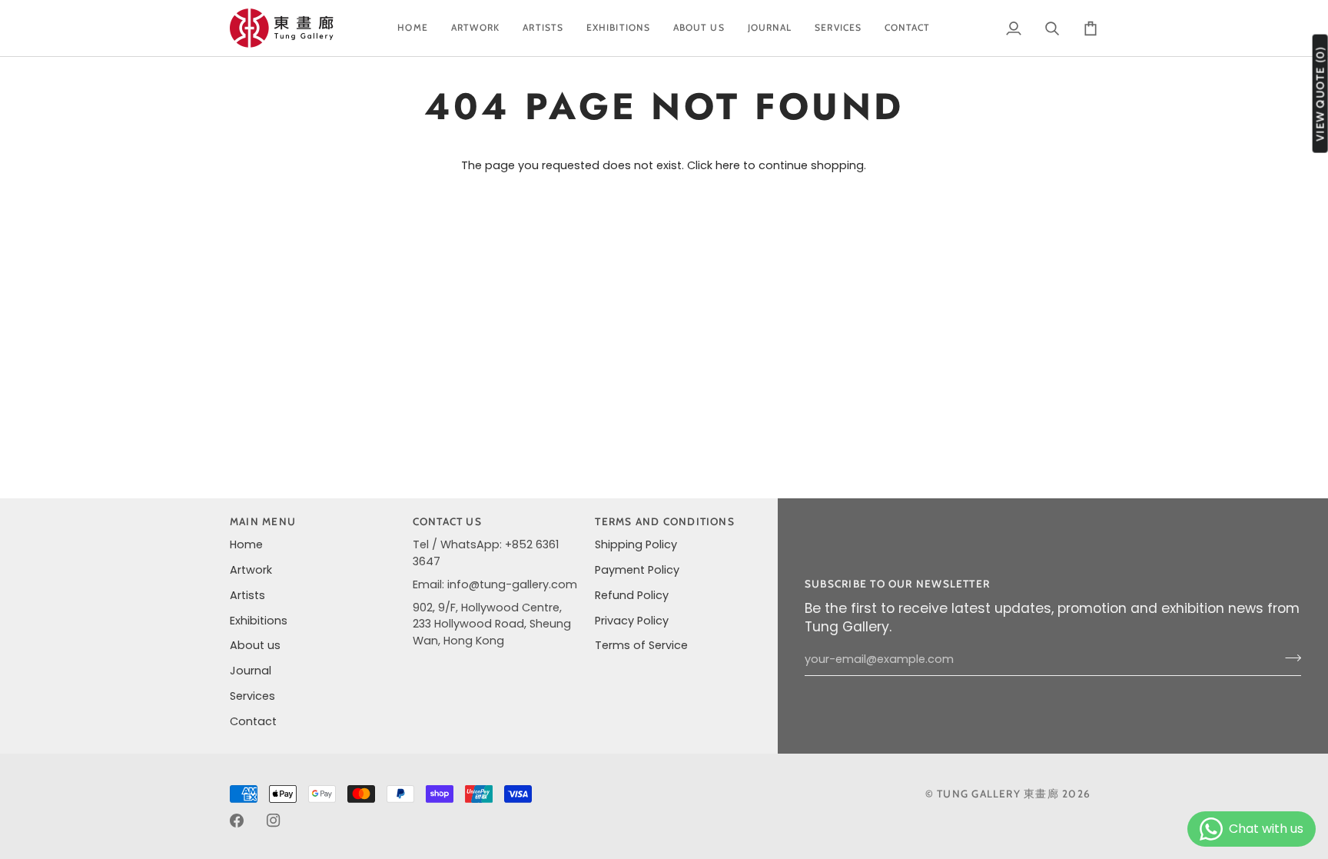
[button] (476, 28)
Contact (253, 721)
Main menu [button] (263, 521)
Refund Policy (632, 595)
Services (252, 696)
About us (255, 645)
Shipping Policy (636, 544)
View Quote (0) (1320, 94)
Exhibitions (258, 620)
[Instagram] (274, 820)
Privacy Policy (632, 620)
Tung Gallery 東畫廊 (998, 793)
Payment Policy (637, 570)
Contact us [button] (447, 521)
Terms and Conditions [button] (665, 521)
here (727, 165)
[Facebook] (237, 820)
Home (246, 544)
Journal (250, 670)
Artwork (251, 570)
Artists (247, 595)
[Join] (1288, 657)
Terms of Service (641, 645)
